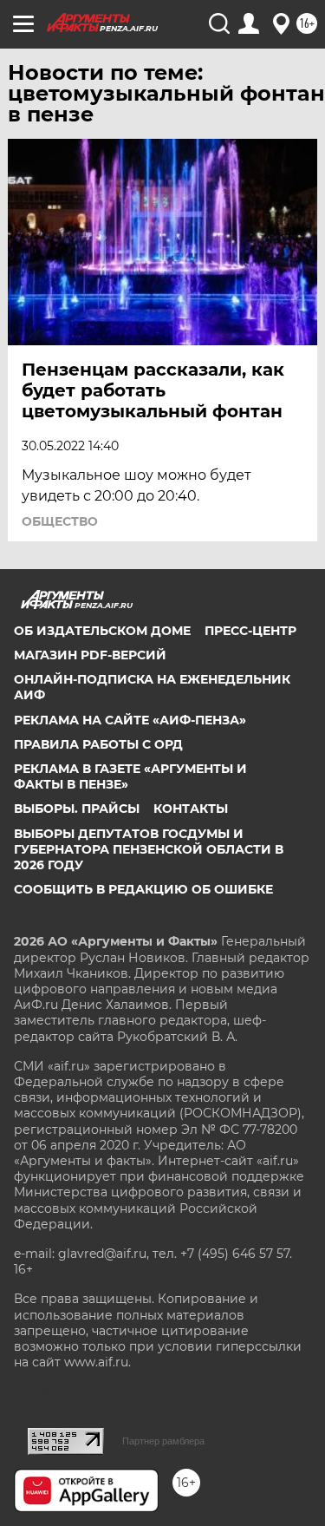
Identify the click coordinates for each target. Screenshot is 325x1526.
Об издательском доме (102, 631)
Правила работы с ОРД (98, 744)
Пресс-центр (250, 631)
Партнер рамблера (163, 1441)
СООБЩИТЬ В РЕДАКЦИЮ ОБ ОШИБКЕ (143, 889)
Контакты (190, 808)
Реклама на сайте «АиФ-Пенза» (130, 720)
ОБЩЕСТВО (60, 521)
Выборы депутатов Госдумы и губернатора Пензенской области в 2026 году (148, 849)
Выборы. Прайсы (77, 808)
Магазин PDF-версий (90, 655)
